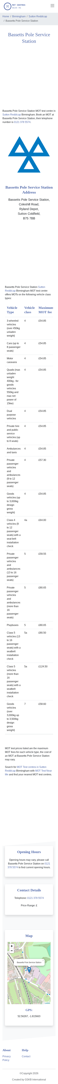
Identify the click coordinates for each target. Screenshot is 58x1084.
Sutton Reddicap (38, 16)
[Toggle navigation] (52, 5)
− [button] (12, 951)
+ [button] (12, 946)
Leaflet (47, 1003)
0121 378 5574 (22, 122)
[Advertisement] (29, 76)
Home (5, 16)
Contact (26, 1056)
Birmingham (19, 16)
